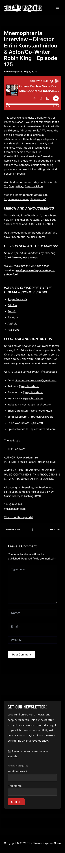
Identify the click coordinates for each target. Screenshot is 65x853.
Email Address (17, 771)
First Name (14, 785)
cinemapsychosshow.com (36, 404)
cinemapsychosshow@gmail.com (35, 380)
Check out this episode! (18, 517)
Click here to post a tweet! (21, 257)
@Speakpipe (49, 371)
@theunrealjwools (42, 416)
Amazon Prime (34, 186)
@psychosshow (29, 386)
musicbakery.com (15, 508)
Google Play (16, 186)
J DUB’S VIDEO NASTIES (40, 224)
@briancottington (41, 410)
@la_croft (37, 423)
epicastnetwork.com (43, 429)
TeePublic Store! (35, 237)
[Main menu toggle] (57, 7)
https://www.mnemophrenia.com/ (25, 199)
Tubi (46, 182)
